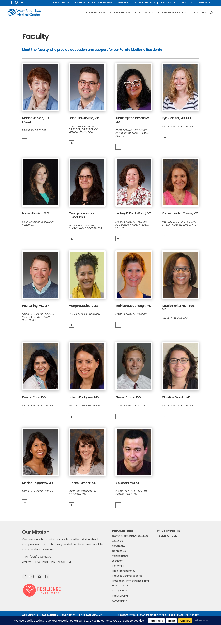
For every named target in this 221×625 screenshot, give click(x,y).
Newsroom (123, 3)
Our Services (93, 12)
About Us (186, 3)
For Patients (118, 12)
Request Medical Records (127, 576)
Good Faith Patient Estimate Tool (93, 3)
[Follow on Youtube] (39, 576)
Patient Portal (61, 3)
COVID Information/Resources (130, 536)
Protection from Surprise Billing (130, 581)
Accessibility (119, 600)
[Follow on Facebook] (25, 576)
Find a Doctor (168, 3)
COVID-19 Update (145, 3)
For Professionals (171, 12)
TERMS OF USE (167, 536)
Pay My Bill (118, 565)
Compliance (119, 590)
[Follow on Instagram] (32, 576)
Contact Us (204, 3)
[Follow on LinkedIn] (46, 576)
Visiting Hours (120, 556)
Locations (198, 12)
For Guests (142, 12)
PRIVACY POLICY (169, 531)
